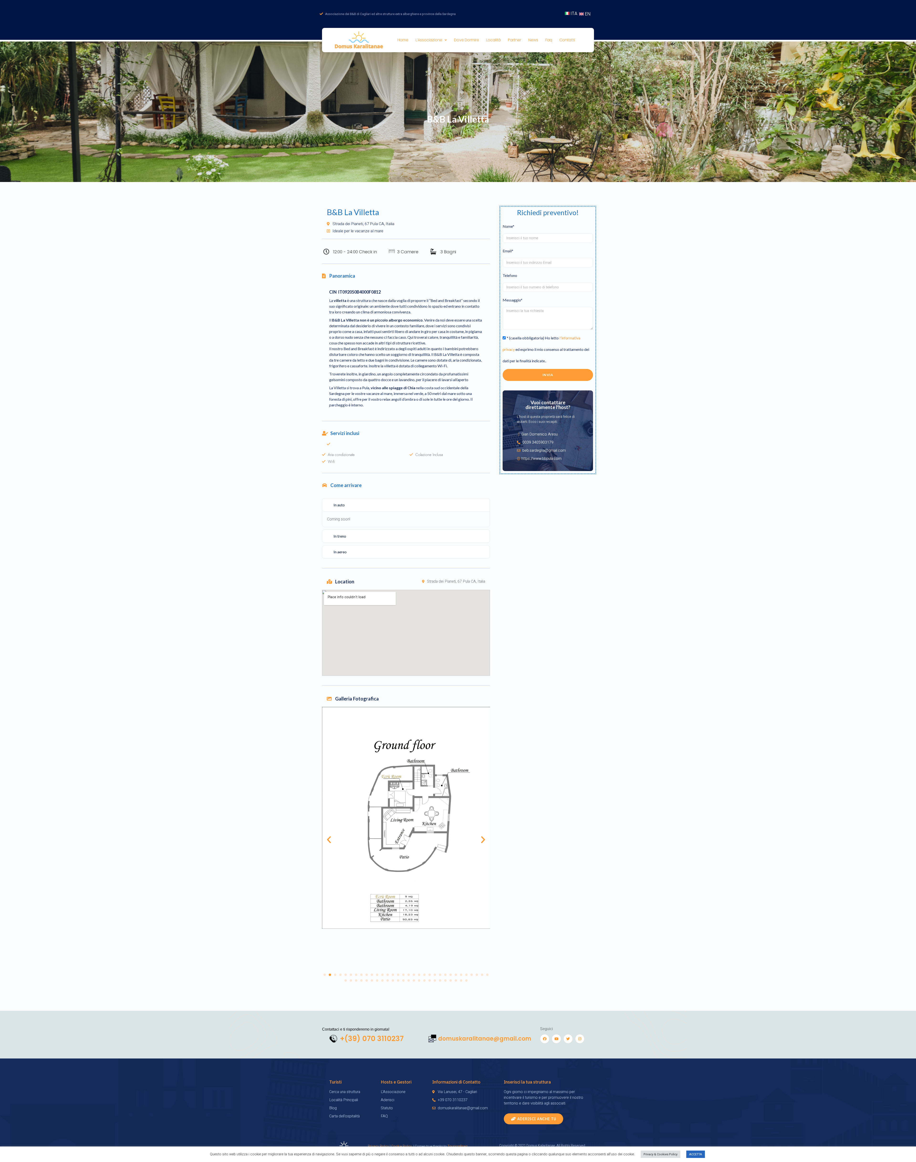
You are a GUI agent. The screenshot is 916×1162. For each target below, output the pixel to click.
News (533, 40)
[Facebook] (544, 1038)
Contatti (567, 40)
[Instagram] (579, 1038)
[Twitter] (568, 1038)
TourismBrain (458, 1146)
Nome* (508, 226)
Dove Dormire (466, 40)
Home (402, 40)
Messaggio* (512, 300)
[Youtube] (556, 1038)
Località (493, 40)
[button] (324, 975)
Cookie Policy (401, 1146)
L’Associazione (429, 40)
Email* (508, 251)
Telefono (510, 275)
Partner (514, 40)
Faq (548, 40)
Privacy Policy (378, 1146)
